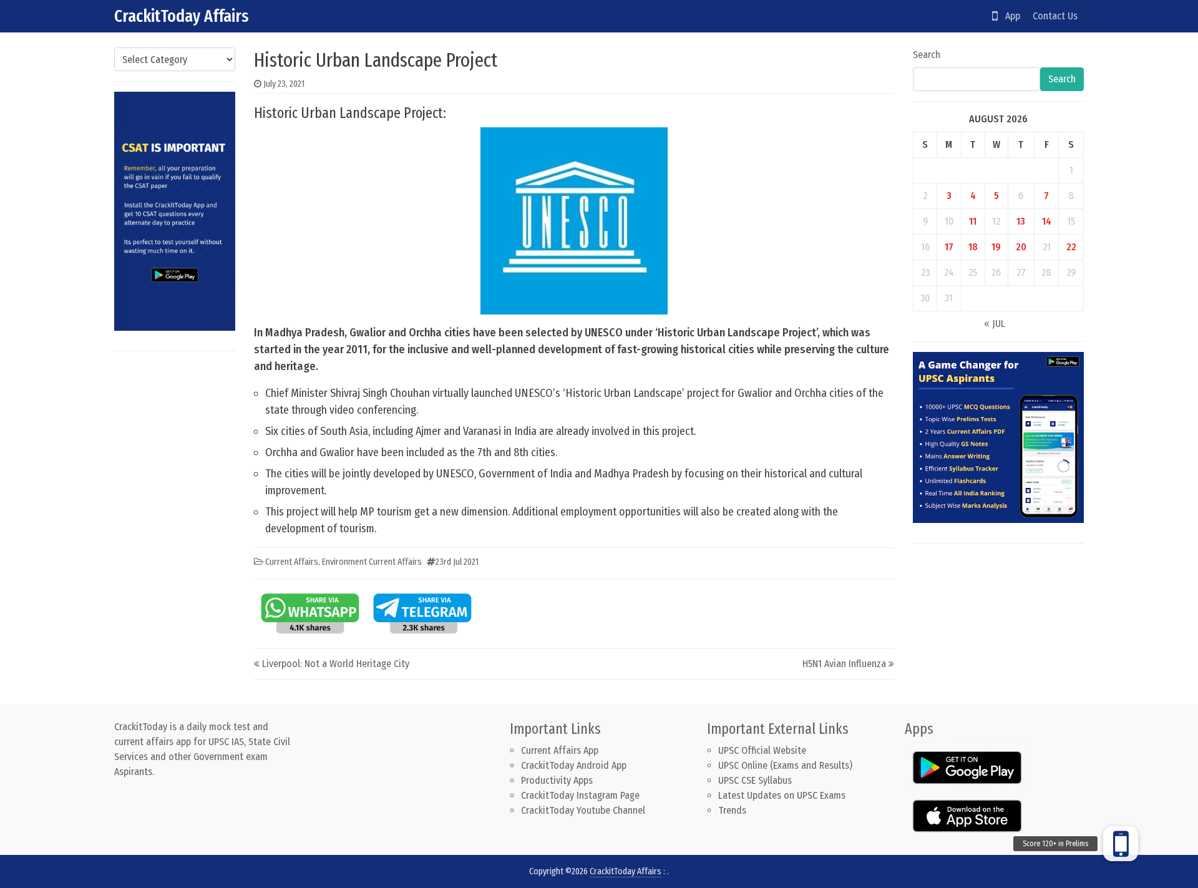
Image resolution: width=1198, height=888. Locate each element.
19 (996, 247)
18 (973, 247)
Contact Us (1055, 16)
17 (949, 247)
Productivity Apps (557, 780)
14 (1046, 221)
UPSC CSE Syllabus (756, 780)
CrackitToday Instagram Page (580, 795)
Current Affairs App (559, 750)
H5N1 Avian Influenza (844, 664)
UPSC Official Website (762, 750)
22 (1071, 247)
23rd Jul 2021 (457, 562)
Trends (732, 810)
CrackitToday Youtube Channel (583, 810)
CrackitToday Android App (573, 765)
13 (1020, 221)
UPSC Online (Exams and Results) (785, 765)
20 (1021, 247)
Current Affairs (291, 562)
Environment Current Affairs (372, 562)
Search (926, 55)
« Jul (994, 323)
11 (972, 221)
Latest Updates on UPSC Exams (781, 795)
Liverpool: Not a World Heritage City (335, 664)
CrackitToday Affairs (181, 16)
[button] (1120, 843)
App (1009, 16)
